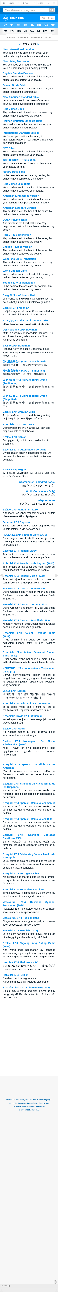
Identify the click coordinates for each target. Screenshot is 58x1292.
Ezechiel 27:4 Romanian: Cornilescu (24, 889)
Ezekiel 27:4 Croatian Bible (19, 411)
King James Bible (13, 109)
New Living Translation (16, 61)
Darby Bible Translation (17, 235)
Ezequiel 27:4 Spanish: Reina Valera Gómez (29, 803)
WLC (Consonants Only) (40, 491)
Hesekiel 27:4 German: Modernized (24, 588)
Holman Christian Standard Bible (22, 121)
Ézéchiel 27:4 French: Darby (20, 550)
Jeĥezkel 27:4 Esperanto (17, 522)
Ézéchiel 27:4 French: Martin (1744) (24, 576)
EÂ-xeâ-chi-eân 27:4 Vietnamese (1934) (26, 987)
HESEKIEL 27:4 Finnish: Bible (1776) (25, 534)
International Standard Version (21, 132)
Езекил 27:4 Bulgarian (16, 345)
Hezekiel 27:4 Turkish (15, 975)
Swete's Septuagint (14, 469)
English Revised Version (17, 246)
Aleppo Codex (46, 500)
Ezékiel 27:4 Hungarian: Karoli (21, 509)
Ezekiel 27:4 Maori (14, 728)
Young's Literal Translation (19, 282)
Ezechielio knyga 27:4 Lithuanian (23, 716)
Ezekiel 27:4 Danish (14, 437)
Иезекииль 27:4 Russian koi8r (21, 918)
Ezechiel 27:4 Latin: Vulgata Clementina (26, 703)
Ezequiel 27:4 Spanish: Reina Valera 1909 (27, 819)
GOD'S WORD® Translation (19, 160)
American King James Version (21, 195)
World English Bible (15, 270)
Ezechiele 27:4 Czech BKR (18, 424)
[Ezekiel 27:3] (3, 581)
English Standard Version (18, 73)
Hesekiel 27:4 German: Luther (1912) (25, 604)
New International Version (18, 49)
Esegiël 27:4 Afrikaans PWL (19, 295)
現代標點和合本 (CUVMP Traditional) (24, 361)
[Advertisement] (29, 1058)
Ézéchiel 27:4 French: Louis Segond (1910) (28, 563)
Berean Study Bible (14, 85)
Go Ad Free (5, 1286)
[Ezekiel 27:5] (54, 581)
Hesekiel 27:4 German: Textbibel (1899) (26, 620)
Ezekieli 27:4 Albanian (16, 307)
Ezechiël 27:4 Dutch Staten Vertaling (24, 449)
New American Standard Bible (21, 97)
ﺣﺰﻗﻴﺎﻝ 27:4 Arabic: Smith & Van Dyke (25, 320)
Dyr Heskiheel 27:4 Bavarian (20, 329)
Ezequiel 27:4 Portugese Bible (21, 873)
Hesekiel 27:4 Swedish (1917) (20, 930)
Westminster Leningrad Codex (37, 482)
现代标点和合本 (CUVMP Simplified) (24, 370)
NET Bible (9, 148)
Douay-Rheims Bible (15, 219)
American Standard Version (19, 207)
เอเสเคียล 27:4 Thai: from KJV (20, 962)
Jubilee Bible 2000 (14, 172)
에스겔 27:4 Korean (14, 690)
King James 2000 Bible (16, 184)
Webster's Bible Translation (19, 258)
